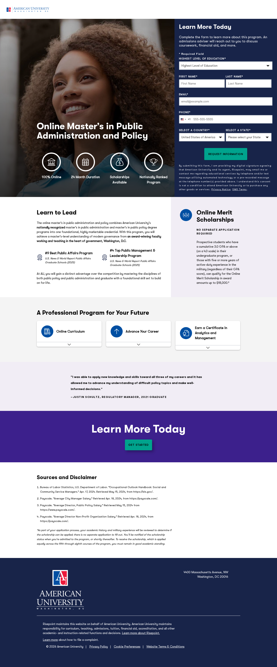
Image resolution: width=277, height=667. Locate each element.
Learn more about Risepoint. (141, 633)
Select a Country (194, 130)
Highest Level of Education (202, 58)
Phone (185, 112)
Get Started (138, 444)
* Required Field (191, 53)
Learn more (50, 640)
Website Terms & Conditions (165, 646)
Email (183, 94)
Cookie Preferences (127, 646)
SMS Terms (239, 189)
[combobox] (185, 119)
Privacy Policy (98, 646)
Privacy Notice (220, 189)
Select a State (238, 130)
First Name (188, 76)
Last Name (234, 76)
